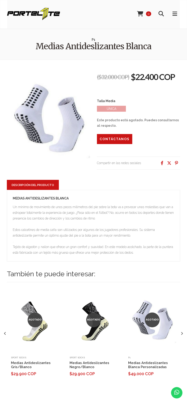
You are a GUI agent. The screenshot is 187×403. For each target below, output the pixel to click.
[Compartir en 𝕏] (169, 163)
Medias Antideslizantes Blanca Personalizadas (148, 365)
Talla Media (106, 101)
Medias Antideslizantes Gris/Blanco (31, 365)
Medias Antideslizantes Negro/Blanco (89, 365)
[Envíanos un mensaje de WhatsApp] (176, 392)
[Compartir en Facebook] (162, 163)
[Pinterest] (176, 163)
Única (111, 109)
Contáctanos (115, 139)
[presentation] (5, 333)
